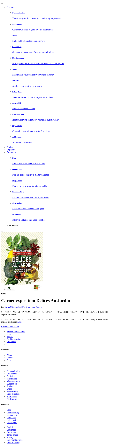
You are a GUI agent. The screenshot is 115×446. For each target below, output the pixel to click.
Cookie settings (13, 442)
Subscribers (12, 384)
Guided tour (12, 415)
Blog (9, 410)
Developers (12, 422)
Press (9, 360)
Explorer (10, 149)
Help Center (12, 420)
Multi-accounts (13, 381)
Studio (9, 386)
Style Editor (12, 396)
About (9, 355)
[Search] (2, 231)
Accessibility (12, 391)
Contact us (11, 432)
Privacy (10, 437)
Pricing (10, 147)
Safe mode (11, 430)
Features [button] (10, 7)
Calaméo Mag (13, 412)
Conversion (12, 373)
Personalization (13, 371)
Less (19, 322)
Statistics (10, 376)
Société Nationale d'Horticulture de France (23, 307)
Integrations (12, 379)
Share (9, 389)
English (10, 427)
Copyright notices (14, 440)
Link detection (13, 394)
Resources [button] (11, 152)
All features (12, 399)
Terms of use (12, 435)
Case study (11, 417)
